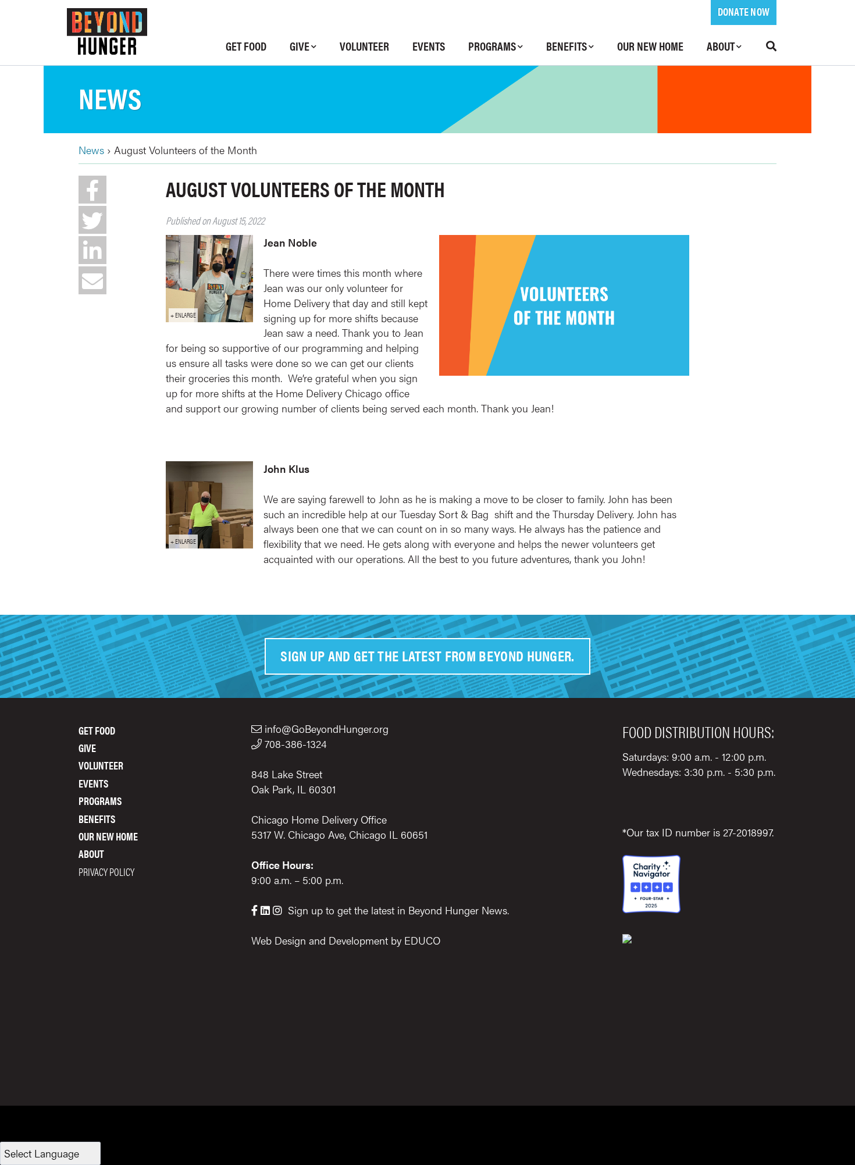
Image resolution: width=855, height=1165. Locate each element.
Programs (492, 45)
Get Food (246, 45)
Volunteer (364, 45)
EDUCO (422, 940)
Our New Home (650, 45)
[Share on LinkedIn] (92, 250)
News (110, 97)
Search (764, 46)
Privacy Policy (106, 871)
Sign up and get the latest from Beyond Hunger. (427, 655)
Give (299, 45)
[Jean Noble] (209, 318)
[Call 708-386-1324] (258, 743)
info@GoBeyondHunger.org (327, 728)
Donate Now (744, 11)
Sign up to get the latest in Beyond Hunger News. (398, 910)
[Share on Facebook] (92, 190)
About (721, 45)
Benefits (566, 45)
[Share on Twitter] (92, 220)
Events (428, 45)
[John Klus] (209, 544)
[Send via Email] (92, 280)
